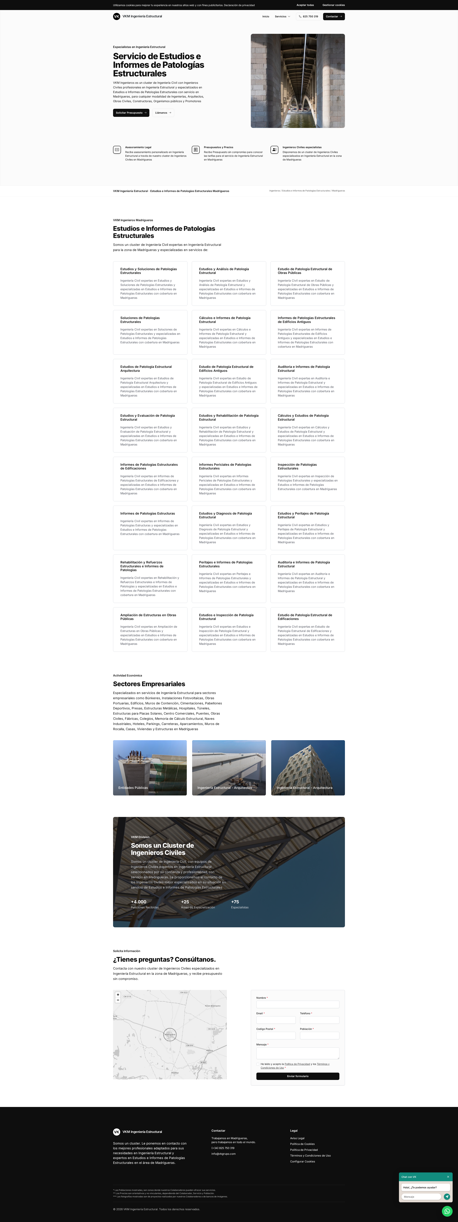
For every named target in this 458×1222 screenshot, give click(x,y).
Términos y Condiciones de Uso (310, 1155)
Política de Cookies (302, 1144)
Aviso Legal (297, 1138)
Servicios (280, 16)
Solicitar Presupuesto (129, 112)
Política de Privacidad (297, 1063)
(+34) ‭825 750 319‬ (222, 1148)
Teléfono (306, 1013)
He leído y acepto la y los (295, 1065)
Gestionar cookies (334, 4)
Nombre (262, 997)
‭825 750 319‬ (310, 16)
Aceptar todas (305, 4)
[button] (170, 1035)
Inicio (265, 16)
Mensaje (262, 1044)
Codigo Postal (265, 1028)
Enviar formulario (298, 1076)
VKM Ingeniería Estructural (142, 16)
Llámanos (161, 112)
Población (307, 1028)
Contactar (332, 16)
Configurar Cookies (302, 1161)
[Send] (447, 1197)
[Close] (448, 1176)
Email (260, 1013)
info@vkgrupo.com (223, 1153)
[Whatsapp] (447, 1211)
